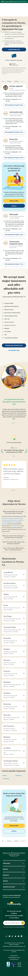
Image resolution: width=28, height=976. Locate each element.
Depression (19, 775)
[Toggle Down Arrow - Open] (23, 863)
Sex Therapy (5, 778)
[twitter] (15, 936)
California (16, 81)
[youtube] (18, 936)
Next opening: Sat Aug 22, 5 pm (14, 132)
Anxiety (4, 775)
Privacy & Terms (14, 955)
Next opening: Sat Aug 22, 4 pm (14, 105)
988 (6, 897)
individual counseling (8, 518)
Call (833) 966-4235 (14, 49)
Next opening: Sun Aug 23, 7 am (14, 264)
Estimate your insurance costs (14, 345)
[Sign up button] (22, 923)
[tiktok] (6, 936)
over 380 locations (16, 525)
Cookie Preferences (14, 959)
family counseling (18, 520)
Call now (14, 206)
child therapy (5, 522)
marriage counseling (7, 520)
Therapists (9, 81)
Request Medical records (14, 957)
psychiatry (4, 524)
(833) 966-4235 (22, 1)
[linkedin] (21, 936)
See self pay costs (14, 350)
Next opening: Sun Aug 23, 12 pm (14, 157)
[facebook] (12, 936)
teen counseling (14, 522)
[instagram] (9, 936)
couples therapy (18, 518)
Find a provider (14, 201)
